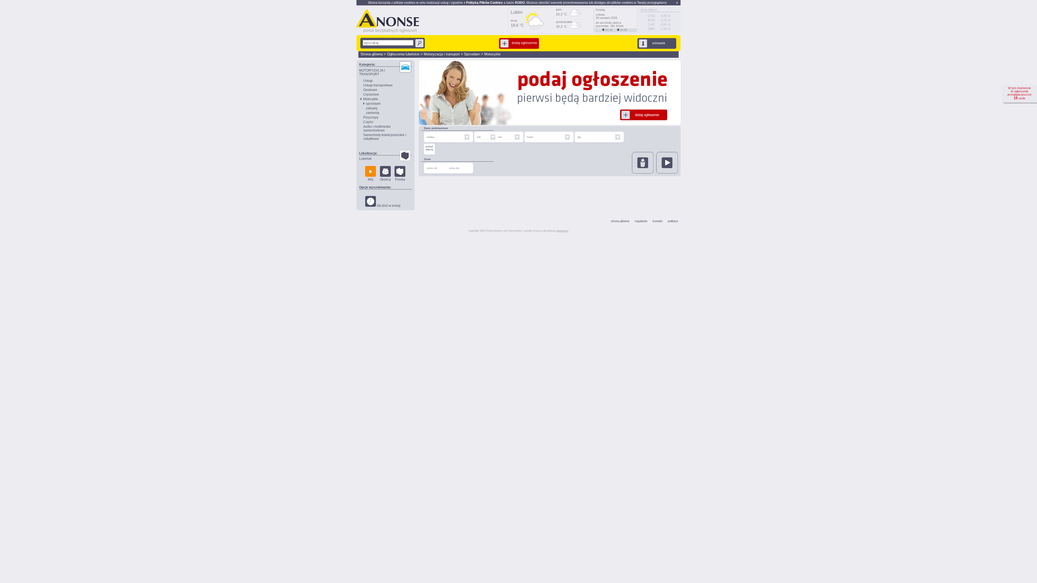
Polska (400, 179)
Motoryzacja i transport (442, 54)
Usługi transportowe (378, 85)
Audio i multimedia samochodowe (376, 128)
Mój (370, 179)
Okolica (385, 179)
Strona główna (372, 54)
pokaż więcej (429, 148)
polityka (673, 221)
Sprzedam (472, 54)
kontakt (657, 221)
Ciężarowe (371, 94)
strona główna (620, 221)
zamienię (372, 113)
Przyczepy (370, 117)
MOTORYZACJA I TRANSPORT (372, 72)
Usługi (368, 81)
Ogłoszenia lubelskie (403, 54)
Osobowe (370, 90)
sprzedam (373, 104)
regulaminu (562, 230)
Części (368, 122)
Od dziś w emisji (388, 206)
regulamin (641, 221)
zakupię (372, 108)
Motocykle (492, 54)
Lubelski (365, 159)
